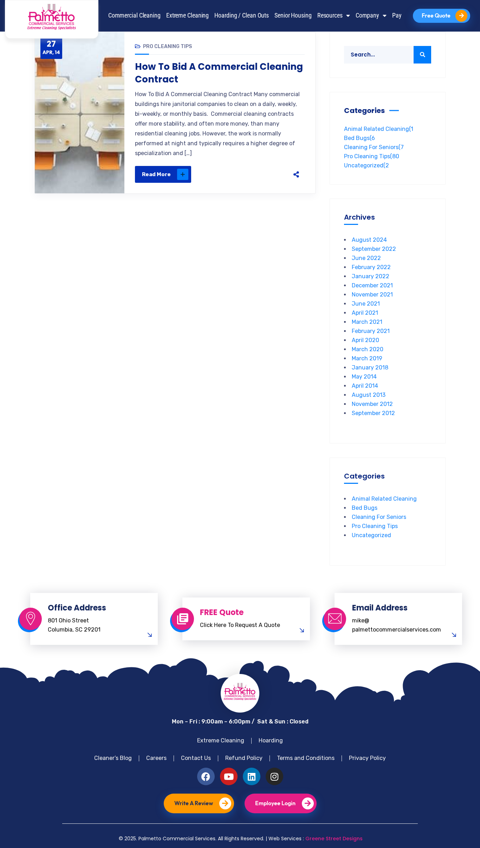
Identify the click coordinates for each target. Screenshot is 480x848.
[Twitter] (244, 174)
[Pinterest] (259, 174)
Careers (156, 758)
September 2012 (373, 413)
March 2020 (367, 349)
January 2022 (370, 276)
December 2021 (372, 285)
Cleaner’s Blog (113, 758)
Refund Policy (243, 758)
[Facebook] (229, 174)
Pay (397, 15)
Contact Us (196, 758)
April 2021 (365, 312)
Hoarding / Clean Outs (241, 15)
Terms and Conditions (306, 758)
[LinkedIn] (273, 174)
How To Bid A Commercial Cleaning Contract (219, 73)
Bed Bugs (359, 138)
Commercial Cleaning (134, 15)
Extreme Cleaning (187, 15)
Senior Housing (293, 15)
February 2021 (371, 331)
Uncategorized (366, 165)
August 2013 (368, 395)
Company (367, 15)
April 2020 (365, 340)
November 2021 (372, 294)
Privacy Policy (367, 758)
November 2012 (372, 404)
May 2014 (364, 376)
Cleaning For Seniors (374, 147)
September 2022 (374, 249)
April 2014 (365, 385)
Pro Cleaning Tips (167, 46)
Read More (156, 174)
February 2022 (371, 267)
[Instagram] (274, 776)
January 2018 (370, 367)
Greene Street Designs (334, 838)
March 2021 (367, 322)
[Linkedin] (251, 776)
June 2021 (366, 303)
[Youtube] (229, 776)
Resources (330, 15)
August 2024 (369, 239)
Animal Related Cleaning (378, 129)
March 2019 (367, 358)
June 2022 (366, 258)
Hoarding (271, 740)
